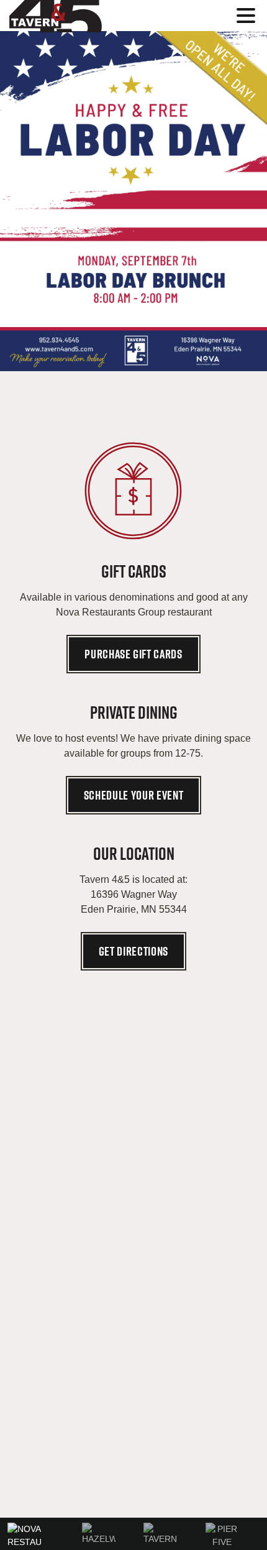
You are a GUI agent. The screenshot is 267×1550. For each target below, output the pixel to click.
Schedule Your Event (134, 795)
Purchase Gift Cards (133, 654)
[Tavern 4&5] (83, 16)
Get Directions (133, 951)
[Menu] (249, 18)
